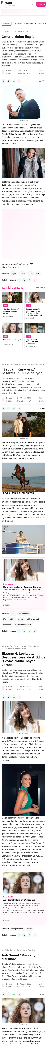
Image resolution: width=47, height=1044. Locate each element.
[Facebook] (3, 81)
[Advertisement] (23, 11)
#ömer (22, 274)
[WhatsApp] (14, 81)
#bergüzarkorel (17, 929)
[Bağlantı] (19, 81)
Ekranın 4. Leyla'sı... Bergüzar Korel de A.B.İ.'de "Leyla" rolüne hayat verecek (34, 312)
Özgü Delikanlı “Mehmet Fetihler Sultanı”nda (32, 342)
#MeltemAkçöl (33, 619)
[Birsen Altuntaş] (8, 4)
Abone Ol (41, 4)
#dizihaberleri (24, 614)
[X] (9, 81)
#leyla (20, 619)
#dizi (13, 614)
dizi (37, 274)
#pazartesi (7, 625)
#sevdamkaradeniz (23, 625)
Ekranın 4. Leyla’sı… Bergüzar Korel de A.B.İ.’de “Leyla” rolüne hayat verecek (22, 588)
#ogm (13, 274)
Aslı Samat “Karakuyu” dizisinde (27, 23)
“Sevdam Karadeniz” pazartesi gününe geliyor (11, 311)
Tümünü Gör (39, 288)
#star (31, 274)
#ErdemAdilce (9, 619)
